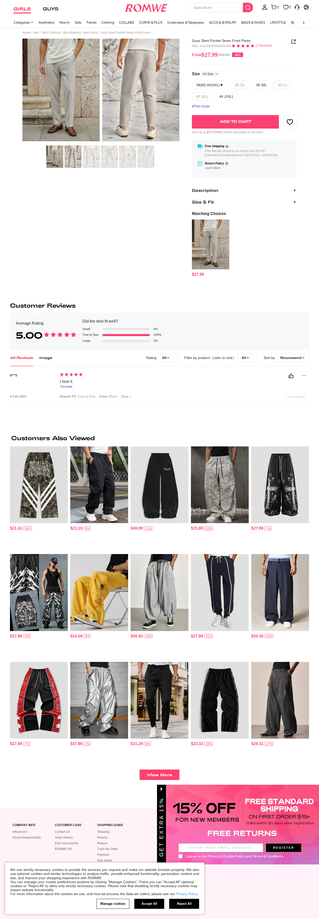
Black (108, 396)
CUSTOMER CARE (68, 825)
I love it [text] (66, 381)
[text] (102, 374)
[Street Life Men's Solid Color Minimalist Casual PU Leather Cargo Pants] (99, 700)
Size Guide (104, 860)
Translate (66, 386)
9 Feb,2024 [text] (18, 396)
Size (203, 74)
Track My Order (107, 849)
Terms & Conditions (267, 856)
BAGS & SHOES (253, 22)
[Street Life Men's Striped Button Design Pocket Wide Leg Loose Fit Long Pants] (280, 700)
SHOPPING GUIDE (110, 825)
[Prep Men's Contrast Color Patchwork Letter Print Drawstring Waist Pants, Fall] (39, 700)
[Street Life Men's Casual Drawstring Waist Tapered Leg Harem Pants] (159, 592)
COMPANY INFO (23, 825)
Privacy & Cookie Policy (226, 856)
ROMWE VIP (63, 849)
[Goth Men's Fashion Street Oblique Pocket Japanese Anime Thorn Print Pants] (39, 592)
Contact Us (62, 832)
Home (26, 32)
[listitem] (210, 248)
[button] (290, 122)
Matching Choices (209, 214)
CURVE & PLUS (150, 22)
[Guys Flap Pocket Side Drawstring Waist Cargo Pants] (99, 484)
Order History (64, 837)
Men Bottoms (72, 32)
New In (64, 22)
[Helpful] (291, 376)
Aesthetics (46, 22)
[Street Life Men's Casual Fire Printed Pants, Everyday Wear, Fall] (159, 484)
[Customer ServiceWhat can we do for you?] (297, 7)
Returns (102, 837)
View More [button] (159, 774)
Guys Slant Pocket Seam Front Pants (221, 41)
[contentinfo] (198, 274)
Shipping (103, 832)
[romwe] (145, 7)
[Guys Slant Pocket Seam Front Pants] (210, 244)
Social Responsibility (26, 837)
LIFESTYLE (278, 22)
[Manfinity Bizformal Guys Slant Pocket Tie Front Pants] (159, 700)
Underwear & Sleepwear (185, 22)
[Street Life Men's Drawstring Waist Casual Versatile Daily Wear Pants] (220, 700)
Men (36, 32)
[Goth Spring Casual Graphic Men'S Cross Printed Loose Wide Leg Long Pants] (280, 484)
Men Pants (90, 32)
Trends (91, 22)
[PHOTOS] (100, 91)
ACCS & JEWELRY (222, 22)
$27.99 (205, 55)
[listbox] (264, 7)
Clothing (107, 22)
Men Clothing (51, 32)
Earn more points (66, 843)
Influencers (19, 832)
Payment (103, 854)
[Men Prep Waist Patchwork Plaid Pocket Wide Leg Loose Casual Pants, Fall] (280, 592)
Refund (102, 843)
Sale (78, 22)
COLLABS (126, 22)
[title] (159, 437)
